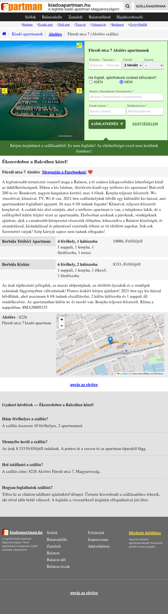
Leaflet (123, 373)
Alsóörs (55, 34)
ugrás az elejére (84, 384)
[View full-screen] (79, 45)
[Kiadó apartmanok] (3, 34)
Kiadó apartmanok (27, 34)
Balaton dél (56, 559)
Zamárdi (75, 17)
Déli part (64, 24)
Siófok (30, 17)
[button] (110, 340)
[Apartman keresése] (128, 6)
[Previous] (4, 90)
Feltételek (96, 532)
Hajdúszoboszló (130, 17)
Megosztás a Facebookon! (64, 172)
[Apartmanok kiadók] (24, 7)
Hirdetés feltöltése (145, 533)
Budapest (118, 24)
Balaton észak (58, 566)
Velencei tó (98, 24)
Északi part (45, 24)
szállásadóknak (151, 6)
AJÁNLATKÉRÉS (104, 124)
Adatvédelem (145, 124)
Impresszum (98, 539)
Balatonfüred (99, 17)
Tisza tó (80, 24)
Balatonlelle (52, 17)
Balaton (28, 24)
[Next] (79, 90)
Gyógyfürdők (138, 24)
